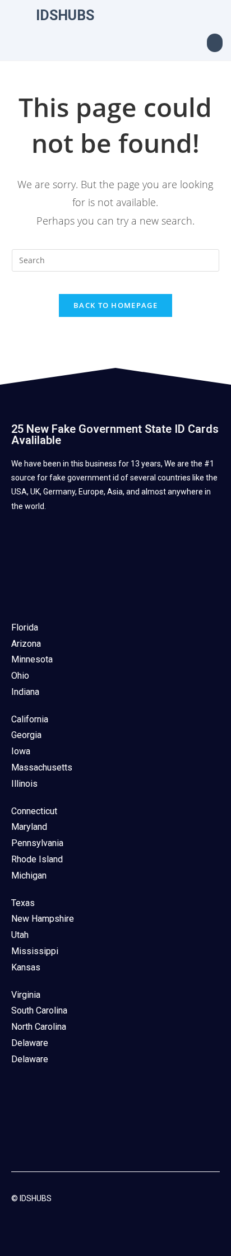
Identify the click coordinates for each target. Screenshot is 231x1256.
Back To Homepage (115, 305)
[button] (215, 43)
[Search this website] (116, 259)
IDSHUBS (65, 15)
